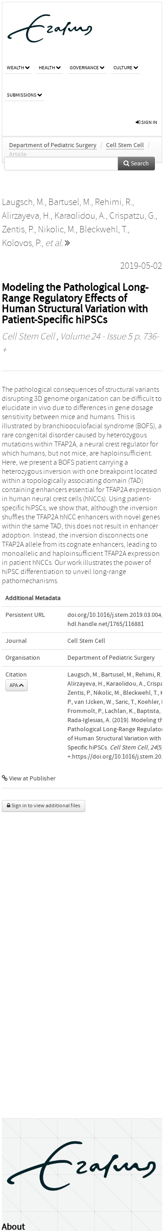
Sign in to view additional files (45, 806)
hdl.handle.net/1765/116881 (105, 624)
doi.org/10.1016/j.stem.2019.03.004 (114, 615)
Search (139, 163)
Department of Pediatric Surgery (53, 145)
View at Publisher (32, 778)
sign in (148, 122)
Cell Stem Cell (125, 145)
